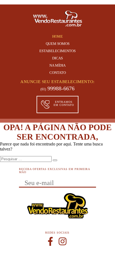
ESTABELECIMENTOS (57, 51)
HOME (57, 36)
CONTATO (57, 73)
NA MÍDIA (57, 65)
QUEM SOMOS (58, 44)
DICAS (57, 58)
